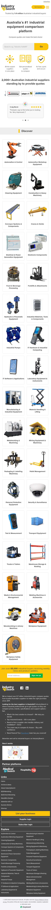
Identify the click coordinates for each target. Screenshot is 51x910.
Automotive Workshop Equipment (12, 837)
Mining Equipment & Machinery (36, 846)
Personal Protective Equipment (36, 857)
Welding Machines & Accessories (37, 883)
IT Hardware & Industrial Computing (13, 883)
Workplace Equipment (33, 890)
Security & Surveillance (33, 860)
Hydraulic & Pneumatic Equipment (12, 870)
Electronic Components (8, 860)
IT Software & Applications (10, 886)
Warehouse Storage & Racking (36, 873)
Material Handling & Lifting (35, 840)
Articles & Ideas (6, 785)
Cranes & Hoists (6, 850)
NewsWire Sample (7, 798)
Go (41, 46)
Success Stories (6, 805)
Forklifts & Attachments (9, 867)
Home (3, 781)
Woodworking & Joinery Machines (37, 886)
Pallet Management (32, 853)
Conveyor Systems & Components (12, 847)
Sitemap (4, 808)
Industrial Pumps (6, 880)
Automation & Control (8, 834)
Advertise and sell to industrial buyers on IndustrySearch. (23, 739)
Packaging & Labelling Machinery (37, 850)
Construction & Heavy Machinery (12, 844)
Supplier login (25, 819)
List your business (25, 813)
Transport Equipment (33, 867)
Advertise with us (6, 802)
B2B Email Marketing (8, 795)
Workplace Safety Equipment (35, 893)
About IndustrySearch (8, 788)
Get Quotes (38, 7)
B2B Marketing (6, 791)
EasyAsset (25, 733)
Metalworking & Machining (35, 843)
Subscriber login (25, 824)
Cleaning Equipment (7, 840)
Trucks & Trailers (31, 870)
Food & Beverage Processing (10, 863)
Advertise (47, 2)
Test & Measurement (33, 863)
